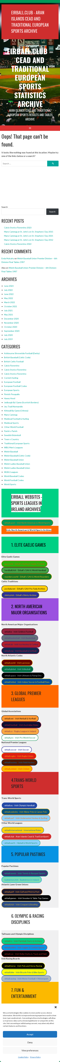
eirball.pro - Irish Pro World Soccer (20, 737)
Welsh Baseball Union (14, 459)
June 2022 (9, 294)
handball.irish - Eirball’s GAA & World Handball (25, 570)
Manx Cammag (10, 414)
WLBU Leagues (11, 472)
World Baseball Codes (14, 476)
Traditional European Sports (17, 443)
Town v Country (11, 439)
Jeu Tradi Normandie (13, 406)
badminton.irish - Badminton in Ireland (22, 880)
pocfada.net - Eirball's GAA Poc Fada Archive (25, 588)
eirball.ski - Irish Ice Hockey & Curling (21, 644)
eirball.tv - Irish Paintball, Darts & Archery (23, 941)
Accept (30, 1034)
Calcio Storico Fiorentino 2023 (17, 227)
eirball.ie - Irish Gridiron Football (19, 631)
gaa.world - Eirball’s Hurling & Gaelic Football (24, 564)
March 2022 (9, 302)
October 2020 (10, 327)
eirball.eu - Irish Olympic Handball (20, 805)
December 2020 (11, 318)
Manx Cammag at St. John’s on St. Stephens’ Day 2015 (28, 231)
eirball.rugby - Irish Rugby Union (19, 756)
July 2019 (8, 339)
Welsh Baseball (11, 451)
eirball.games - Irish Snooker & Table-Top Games (26, 898)
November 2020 (11, 322)
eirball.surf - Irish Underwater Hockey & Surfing (26, 818)
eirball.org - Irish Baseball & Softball (20, 651)
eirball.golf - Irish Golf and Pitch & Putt (22, 892)
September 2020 (11, 331)
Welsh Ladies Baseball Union (17, 464)
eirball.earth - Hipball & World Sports (21, 843)
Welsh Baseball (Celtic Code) (17, 455)
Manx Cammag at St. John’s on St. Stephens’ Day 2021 (28, 236)
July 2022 (8, 290)
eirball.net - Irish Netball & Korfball (20, 718)
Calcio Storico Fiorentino (15, 369)
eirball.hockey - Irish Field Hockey (20, 762)
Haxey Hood (9, 398)
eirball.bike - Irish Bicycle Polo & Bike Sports (24, 972)
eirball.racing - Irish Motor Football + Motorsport (26, 978)
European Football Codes (15, 386)
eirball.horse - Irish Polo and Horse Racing (23, 966)
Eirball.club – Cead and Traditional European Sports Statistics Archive (30, 77)
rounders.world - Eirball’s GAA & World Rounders (27, 576)
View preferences (30, 1050)
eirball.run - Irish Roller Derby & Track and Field (26, 954)
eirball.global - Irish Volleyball (17, 669)
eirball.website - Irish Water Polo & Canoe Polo (26, 812)
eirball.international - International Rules (23, 830)
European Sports (11, 390)
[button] (55, 1007)
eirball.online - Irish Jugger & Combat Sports (24, 947)
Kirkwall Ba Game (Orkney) (16, 410)
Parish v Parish (10, 431)
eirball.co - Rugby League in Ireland (20, 731)
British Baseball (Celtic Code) (17, 357)
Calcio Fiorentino (11, 365)
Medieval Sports (11, 423)
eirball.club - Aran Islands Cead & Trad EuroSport (27, 836)
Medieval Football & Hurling (16, 419)
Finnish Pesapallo (12, 394)
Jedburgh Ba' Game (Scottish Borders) (21, 402)
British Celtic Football (14, 361)
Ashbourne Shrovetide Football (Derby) (22, 353)
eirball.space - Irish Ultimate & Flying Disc (23, 675)
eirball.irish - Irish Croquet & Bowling (21, 904)
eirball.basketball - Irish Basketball (20, 638)
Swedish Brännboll (12, 435)
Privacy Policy (35, 1057)
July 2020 (8, 335)
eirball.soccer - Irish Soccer (17, 749)
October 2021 (10, 306)
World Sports (10, 484)
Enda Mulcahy (7, 258)
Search (4, 207)
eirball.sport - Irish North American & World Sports (27, 522)
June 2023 (9, 286)
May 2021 (8, 314)
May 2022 (8, 298)
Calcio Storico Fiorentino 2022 (17, 244)
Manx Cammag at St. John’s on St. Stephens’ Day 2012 (28, 240)
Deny (30, 1042)
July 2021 (8, 310)
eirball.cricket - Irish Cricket (17, 769)
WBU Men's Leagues (13, 447)
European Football (12, 382)
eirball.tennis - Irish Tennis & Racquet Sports (25, 873)
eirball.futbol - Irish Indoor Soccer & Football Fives (27, 682)
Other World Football (13, 427)
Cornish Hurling (11, 378)
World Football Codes (14, 480)
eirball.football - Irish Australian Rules (21, 725)
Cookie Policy (23, 1057)
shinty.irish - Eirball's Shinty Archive (20, 595)
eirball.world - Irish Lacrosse (17, 663)
